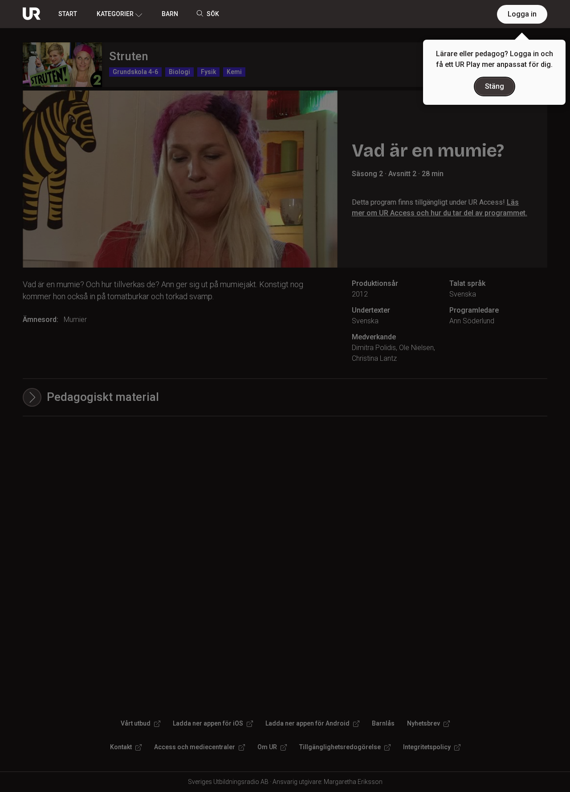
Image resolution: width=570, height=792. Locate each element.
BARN (170, 13)
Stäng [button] (494, 86)
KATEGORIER (115, 13)
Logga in (522, 14)
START (67, 13)
